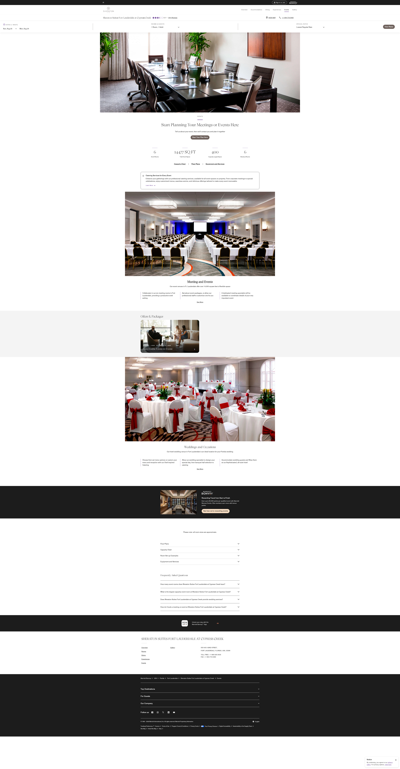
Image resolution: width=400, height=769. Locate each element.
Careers (157, 726)
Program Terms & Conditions (180, 726)
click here (388, 764)
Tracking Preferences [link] (147, 726)
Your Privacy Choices (210, 726)
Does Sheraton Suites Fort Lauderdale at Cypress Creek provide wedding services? (191, 599)
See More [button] (200, 302)
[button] (279, 2)
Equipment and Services (215, 164)
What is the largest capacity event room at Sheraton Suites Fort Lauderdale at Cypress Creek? (195, 592)
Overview (244, 10)
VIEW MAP (272, 18)
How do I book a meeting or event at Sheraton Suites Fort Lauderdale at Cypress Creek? (193, 607)
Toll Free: (211, 654)
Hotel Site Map (152, 728)
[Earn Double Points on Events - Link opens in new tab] (170, 336)
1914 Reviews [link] (172, 18)
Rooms (143, 651)
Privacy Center (194, 726)
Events (286, 10)
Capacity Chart (180, 164)
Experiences (277, 10)
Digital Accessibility (224, 726)
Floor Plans (195, 164)
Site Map (143, 728)
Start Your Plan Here (200, 137)
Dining (267, 10)
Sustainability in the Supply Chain (242, 726)
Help (160, 728)
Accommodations (256, 10)
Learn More (149, 185)
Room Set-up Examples (169, 556)
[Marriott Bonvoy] (292, 2)
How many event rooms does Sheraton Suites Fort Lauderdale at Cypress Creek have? (192, 584)
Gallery (294, 10)
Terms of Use (165, 726)
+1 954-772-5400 (288, 18)
